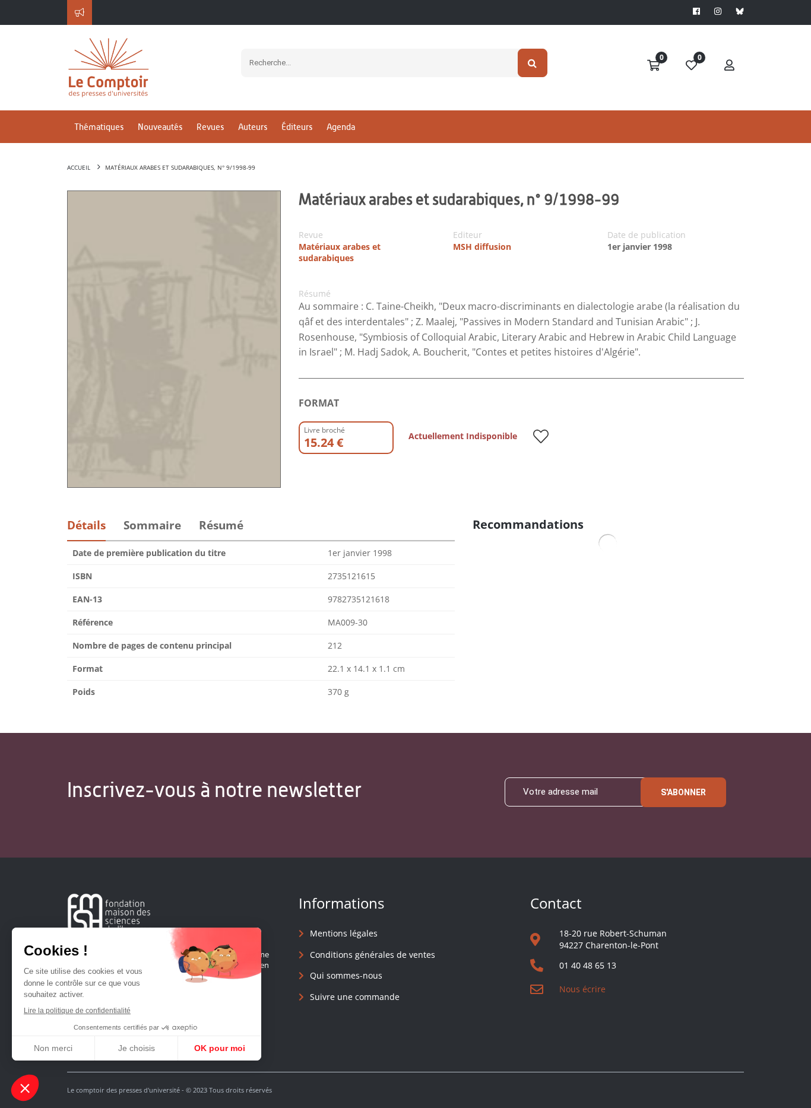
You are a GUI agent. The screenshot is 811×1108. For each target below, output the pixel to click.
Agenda (341, 127)
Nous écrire (582, 989)
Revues (210, 127)
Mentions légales (344, 933)
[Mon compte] (729, 66)
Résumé (221, 525)
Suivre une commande (355, 996)
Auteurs (252, 127)
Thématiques (98, 127)
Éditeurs (296, 127)
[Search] (533, 63)
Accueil (78, 167)
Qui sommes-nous (346, 975)
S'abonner (683, 792)
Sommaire (152, 525)
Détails (86, 525)
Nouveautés (160, 127)
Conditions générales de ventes (372, 954)
